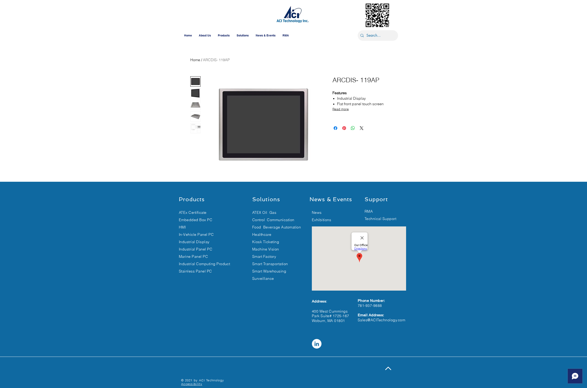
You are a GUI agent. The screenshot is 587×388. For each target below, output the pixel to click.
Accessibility (191, 384)
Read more (340, 109)
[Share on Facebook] (335, 128)
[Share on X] (361, 128)
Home (195, 60)
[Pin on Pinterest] (344, 128)
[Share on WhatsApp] (353, 128)
